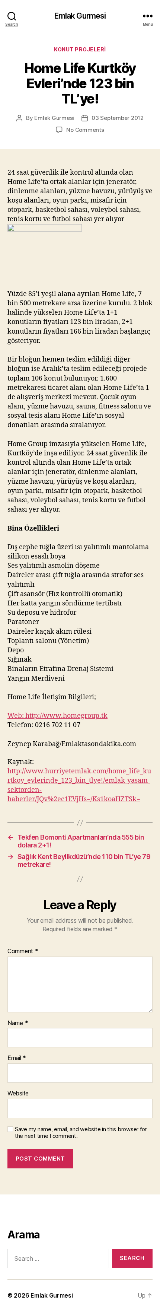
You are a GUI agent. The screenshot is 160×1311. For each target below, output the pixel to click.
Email (16, 1058)
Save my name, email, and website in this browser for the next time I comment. (81, 1133)
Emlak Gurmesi (80, 16)
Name (17, 1023)
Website (18, 1093)
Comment (22, 951)
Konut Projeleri (80, 49)
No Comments (85, 129)
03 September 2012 (118, 117)
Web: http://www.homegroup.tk (57, 716)
